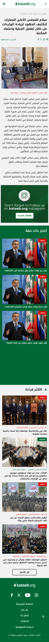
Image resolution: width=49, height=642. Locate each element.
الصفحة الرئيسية (24, 604)
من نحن (24, 610)
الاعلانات (24, 621)
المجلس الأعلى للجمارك (29, 92)
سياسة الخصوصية (24, 627)
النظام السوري (33, 514)
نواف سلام (43, 92)
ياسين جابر (14, 92)
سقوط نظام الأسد (19, 469)
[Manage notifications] (43, 616)
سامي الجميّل (42, 556)
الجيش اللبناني (21, 514)
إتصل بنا (25, 615)
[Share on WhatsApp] (44, 40)
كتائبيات (42, 439)
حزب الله (44, 514)
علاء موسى (43, 427)
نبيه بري (33, 427)
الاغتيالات (16, 556)
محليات (42, 240)
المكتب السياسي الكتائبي (37, 469)
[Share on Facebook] (38, 40)
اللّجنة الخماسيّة (22, 427)
